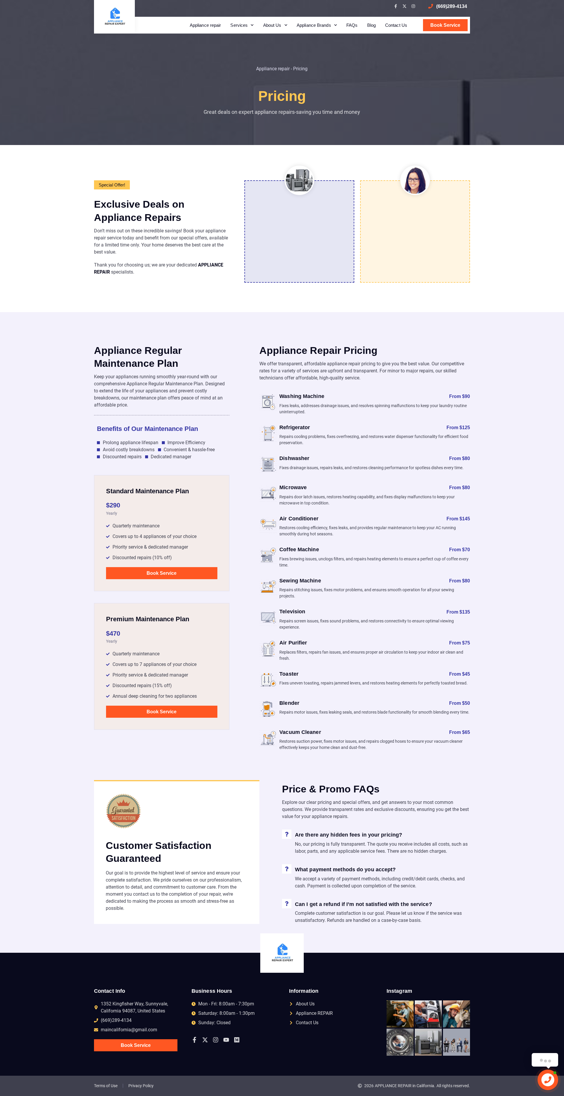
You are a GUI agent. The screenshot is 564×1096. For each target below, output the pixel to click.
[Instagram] (413, 6)
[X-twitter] (404, 6)
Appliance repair (205, 25)
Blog (371, 25)
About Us (272, 25)
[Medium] (237, 1040)
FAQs (351, 25)
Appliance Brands (314, 25)
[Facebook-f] (396, 6)
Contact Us (396, 25)
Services (239, 25)
